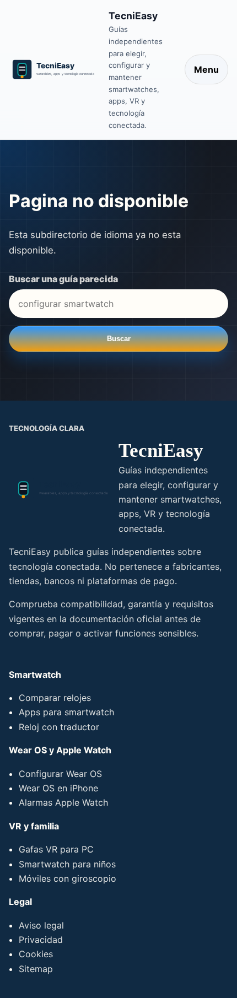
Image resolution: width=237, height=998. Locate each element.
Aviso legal (41, 925)
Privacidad (41, 939)
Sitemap (36, 968)
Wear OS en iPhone (58, 788)
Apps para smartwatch (66, 712)
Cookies (36, 953)
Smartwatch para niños (67, 864)
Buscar (119, 339)
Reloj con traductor (59, 726)
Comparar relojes (55, 697)
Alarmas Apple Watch (63, 802)
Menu (206, 69)
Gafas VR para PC (56, 849)
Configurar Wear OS (60, 773)
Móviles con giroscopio (67, 878)
